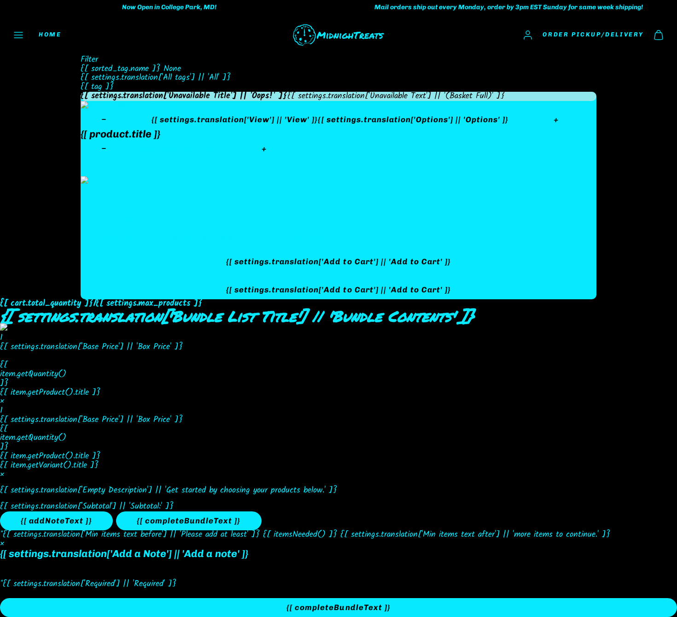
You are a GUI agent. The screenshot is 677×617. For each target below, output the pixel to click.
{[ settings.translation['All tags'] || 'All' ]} (156, 77)
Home (50, 34)
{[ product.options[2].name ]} (134, 229)
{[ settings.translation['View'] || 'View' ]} (330, 119)
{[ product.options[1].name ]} (133, 220)
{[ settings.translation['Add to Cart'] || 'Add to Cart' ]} (338, 261)
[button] (18, 35)
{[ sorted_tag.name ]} (122, 69)
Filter (89, 60)
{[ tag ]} (97, 87)
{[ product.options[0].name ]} (134, 211)
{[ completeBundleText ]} (188, 520)
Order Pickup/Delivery (593, 34)
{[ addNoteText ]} (56, 520)
